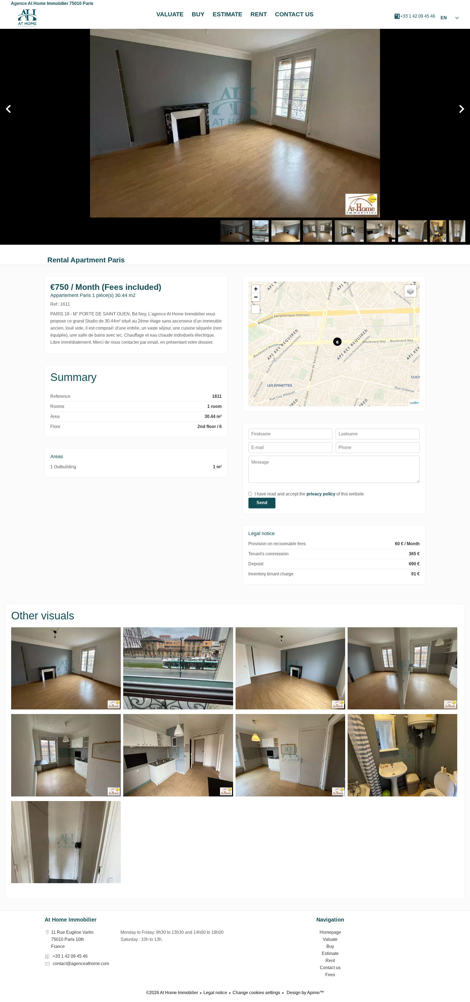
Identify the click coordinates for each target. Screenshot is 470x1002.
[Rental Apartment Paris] (66, 708)
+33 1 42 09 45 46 (417, 16)
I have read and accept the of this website (309, 494)
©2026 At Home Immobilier (172, 992)
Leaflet (414, 402)
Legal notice (215, 992)
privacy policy (321, 494)
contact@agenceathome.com (81, 963)
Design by (305, 992)
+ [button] (256, 289)
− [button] (256, 297)
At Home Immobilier (71, 920)
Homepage (27, 18)
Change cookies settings (256, 992)
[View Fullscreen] (256, 309)
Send (261, 502)
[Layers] (410, 291)
